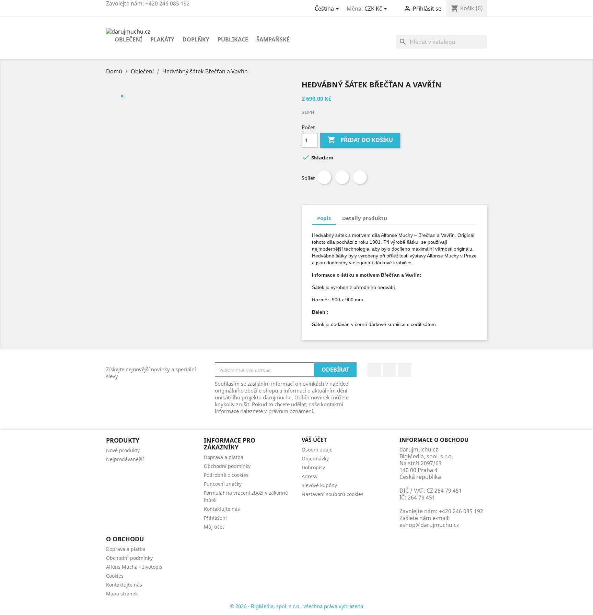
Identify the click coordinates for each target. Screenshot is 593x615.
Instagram (404, 370)
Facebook (374, 370)
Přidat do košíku (360, 140)
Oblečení (128, 39)
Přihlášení (215, 518)
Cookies (115, 575)
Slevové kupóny (319, 485)
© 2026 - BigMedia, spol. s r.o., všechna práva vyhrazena (296, 606)
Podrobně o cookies (226, 475)
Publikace (233, 39)
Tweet (342, 177)
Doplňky (196, 39)
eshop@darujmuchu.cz (429, 525)
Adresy (309, 476)
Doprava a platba (223, 457)
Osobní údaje (317, 449)
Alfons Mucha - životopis (134, 567)
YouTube (389, 370)
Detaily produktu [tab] (364, 218)
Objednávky (315, 458)
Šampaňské (273, 39)
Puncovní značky (223, 484)
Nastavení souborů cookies (332, 494)
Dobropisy (313, 467)
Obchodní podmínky (227, 466)
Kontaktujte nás (222, 509)
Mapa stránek (122, 593)
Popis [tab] (324, 218)
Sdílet (324, 177)
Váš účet (314, 440)
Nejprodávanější (125, 459)
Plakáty (162, 39)
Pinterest (360, 177)
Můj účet (214, 526)
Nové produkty (123, 450)
